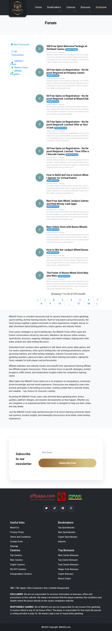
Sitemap (14, 546)
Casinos (70, 7)
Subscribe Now (67, 463)
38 (89, 303)
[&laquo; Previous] (38, 299)
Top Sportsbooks (66, 527)
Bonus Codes (64, 578)
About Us (14, 527)
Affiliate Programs (16, 72)
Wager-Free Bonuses (68, 569)
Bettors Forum (21, 67)
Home (38, 7)
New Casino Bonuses (68, 555)
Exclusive (101, 7)
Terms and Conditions (20, 537)
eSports (62, 541)
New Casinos (16, 560)
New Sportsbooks (66, 532)
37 (79, 303)
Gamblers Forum (16, 63)
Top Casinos (16, 555)
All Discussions (18, 53)
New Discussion (21, 44)
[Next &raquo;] (96, 303)
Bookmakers (54, 7)
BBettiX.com (65, 627)
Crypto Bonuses (65, 574)
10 (59, 303)
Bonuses (85, 7)
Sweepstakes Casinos (21, 574)
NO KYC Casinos (18, 569)
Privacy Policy (17, 532)
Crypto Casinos (17, 564)
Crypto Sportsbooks (67, 537)
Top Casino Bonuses (68, 560)
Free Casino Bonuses (68, 564)
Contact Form (16, 541)
